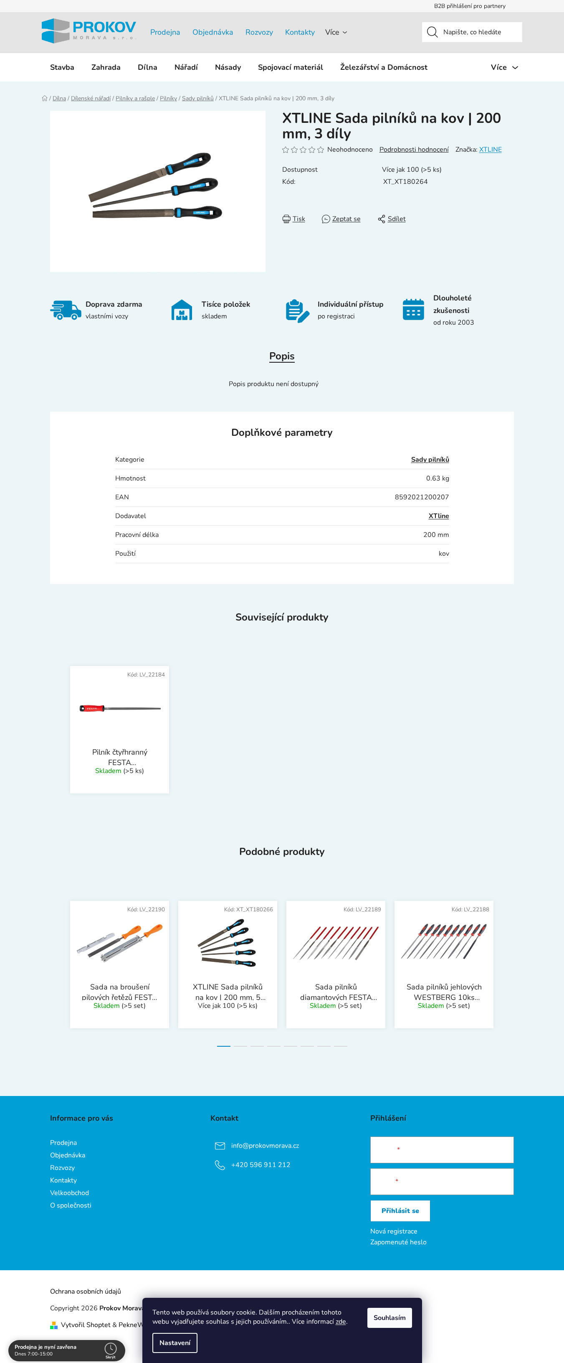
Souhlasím (390, 1317)
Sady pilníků (430, 459)
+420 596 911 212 (261, 1165)
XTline (439, 516)
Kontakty (300, 32)
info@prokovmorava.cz (265, 1145)
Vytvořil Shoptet (86, 1325)
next (507, 971)
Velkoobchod (69, 1193)
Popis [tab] (282, 356)
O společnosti (70, 1205)
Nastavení (174, 1343)
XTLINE (490, 149)
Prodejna (165, 32)
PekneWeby (137, 1325)
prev (56, 971)
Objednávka (212, 32)
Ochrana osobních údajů (85, 1291)
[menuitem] (62, 67)
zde (341, 1321)
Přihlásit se (400, 1211)
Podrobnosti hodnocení (414, 149)
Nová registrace (393, 1231)
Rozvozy (259, 32)
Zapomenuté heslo (398, 1242)
